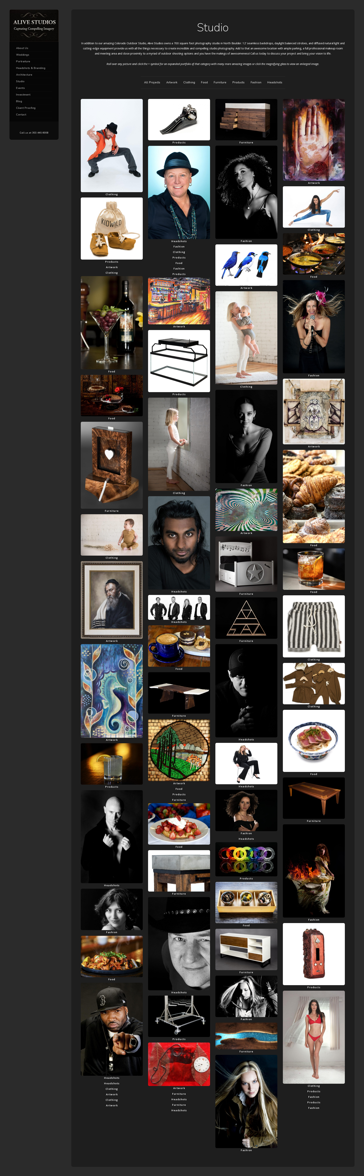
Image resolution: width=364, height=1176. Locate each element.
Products (238, 82)
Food (204, 82)
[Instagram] (40, 126)
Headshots (274, 82)
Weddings (22, 55)
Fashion (256, 82)
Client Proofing (26, 108)
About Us (22, 48)
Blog (19, 101)
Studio (20, 81)
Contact (21, 114)
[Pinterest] (34, 126)
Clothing (189, 82)
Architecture (24, 75)
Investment (23, 94)
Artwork (172, 82)
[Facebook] (28, 126)
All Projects (152, 82)
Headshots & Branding (30, 68)
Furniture (220, 82)
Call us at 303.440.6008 (34, 132)
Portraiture (23, 61)
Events (20, 88)
